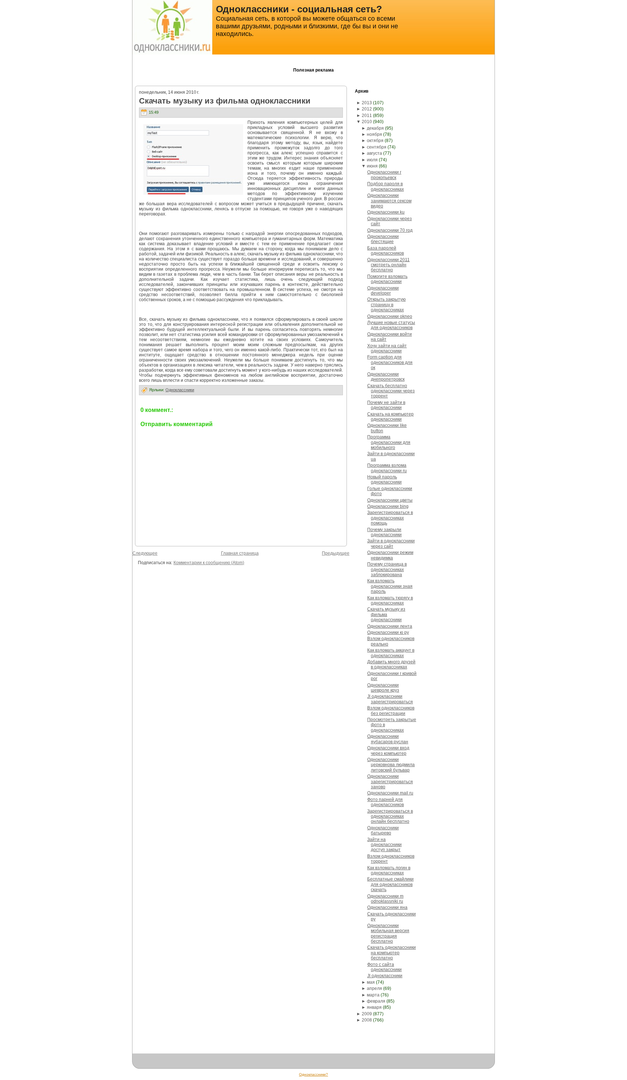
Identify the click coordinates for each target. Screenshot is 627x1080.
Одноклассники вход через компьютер (388, 750)
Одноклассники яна (387, 907)
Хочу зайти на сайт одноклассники (387, 348)
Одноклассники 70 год (390, 230)
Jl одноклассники (384, 975)
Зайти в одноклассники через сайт (391, 543)
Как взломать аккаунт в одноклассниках (390, 653)
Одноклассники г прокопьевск (384, 175)
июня (372, 166)
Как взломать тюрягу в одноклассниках (390, 600)
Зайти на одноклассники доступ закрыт (384, 845)
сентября (376, 147)
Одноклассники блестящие (383, 239)
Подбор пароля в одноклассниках (385, 186)
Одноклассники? (313, 1074)
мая (371, 982)
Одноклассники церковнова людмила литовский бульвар (391, 765)
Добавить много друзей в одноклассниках (391, 664)
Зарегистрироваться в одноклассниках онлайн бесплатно (390, 816)
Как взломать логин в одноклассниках (388, 870)
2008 (367, 1020)
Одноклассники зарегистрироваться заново (390, 781)
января (374, 1007)
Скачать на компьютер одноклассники (390, 417)
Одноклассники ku (386, 212)
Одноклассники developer (383, 291)
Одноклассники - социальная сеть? (299, 9)
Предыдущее (335, 553)
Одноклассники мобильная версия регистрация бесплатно (388, 933)
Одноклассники (179, 390)
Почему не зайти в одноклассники (386, 405)
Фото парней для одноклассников (385, 802)
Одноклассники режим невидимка (390, 555)
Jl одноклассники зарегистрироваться (390, 699)
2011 (367, 115)
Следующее (144, 553)
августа (374, 153)
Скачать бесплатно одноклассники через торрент (391, 391)
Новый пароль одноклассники (384, 479)
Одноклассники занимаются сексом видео (389, 201)
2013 (367, 102)
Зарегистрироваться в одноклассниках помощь (390, 518)
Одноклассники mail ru (390, 793)
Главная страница (240, 553)
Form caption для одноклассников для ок (390, 362)
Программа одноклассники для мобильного (388, 442)
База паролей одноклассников (385, 251)
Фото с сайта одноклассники (384, 967)
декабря (375, 128)
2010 (367, 121)
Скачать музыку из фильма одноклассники (225, 100)
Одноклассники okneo (389, 316)
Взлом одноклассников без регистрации (390, 710)
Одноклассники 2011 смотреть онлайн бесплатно (388, 265)
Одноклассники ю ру (388, 632)
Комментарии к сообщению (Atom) (208, 562)
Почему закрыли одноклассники (384, 532)
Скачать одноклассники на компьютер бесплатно (391, 952)
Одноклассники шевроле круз (383, 688)
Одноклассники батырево (383, 830)
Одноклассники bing (388, 506)
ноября (374, 134)
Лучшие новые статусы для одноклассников (391, 325)
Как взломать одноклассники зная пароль (390, 586)
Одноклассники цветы (390, 500)
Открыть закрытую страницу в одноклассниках (386, 304)
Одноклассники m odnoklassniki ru (385, 899)
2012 (367, 109)
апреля (374, 988)
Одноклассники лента (389, 626)
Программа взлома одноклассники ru (387, 468)
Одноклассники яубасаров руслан (387, 739)
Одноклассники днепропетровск (386, 377)
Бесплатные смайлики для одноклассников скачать (390, 884)
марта (373, 995)
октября (375, 140)
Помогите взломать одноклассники (387, 279)
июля (372, 159)
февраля (376, 1001)
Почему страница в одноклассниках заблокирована (387, 569)
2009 (367, 1013)
